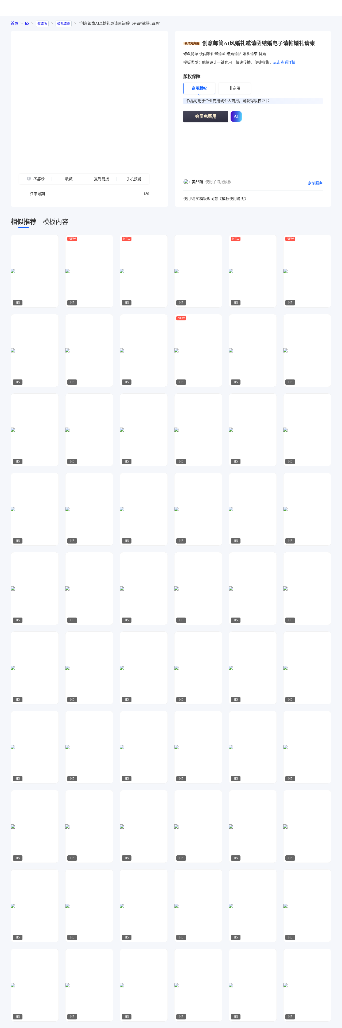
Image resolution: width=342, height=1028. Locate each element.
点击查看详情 (284, 62)
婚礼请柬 (63, 24)
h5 (27, 23)
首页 (14, 23)
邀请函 (42, 24)
